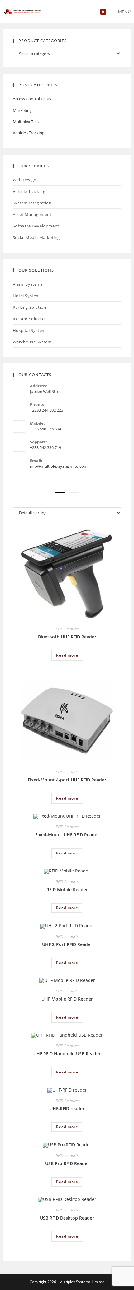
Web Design (24, 180)
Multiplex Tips (26, 121)
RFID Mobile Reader (67, 889)
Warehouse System (32, 342)
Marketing (22, 110)
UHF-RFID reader (67, 1108)
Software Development (36, 226)
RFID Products (67, 629)
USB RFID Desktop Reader (67, 1218)
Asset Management (32, 214)
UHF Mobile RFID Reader (67, 999)
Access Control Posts (32, 99)
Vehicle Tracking (29, 191)
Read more (67, 655)
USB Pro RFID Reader (67, 1163)
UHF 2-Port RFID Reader (67, 944)
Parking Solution (29, 307)
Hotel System (26, 296)
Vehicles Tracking (28, 133)
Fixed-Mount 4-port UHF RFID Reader (67, 780)
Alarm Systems (28, 284)
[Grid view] (60, 497)
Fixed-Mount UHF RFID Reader (67, 835)
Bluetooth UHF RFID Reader (67, 637)
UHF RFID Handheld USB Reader (67, 1054)
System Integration (32, 203)
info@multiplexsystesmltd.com (59, 466)
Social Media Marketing (36, 237)
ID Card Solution (29, 319)
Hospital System (29, 330)
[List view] (74, 497)
